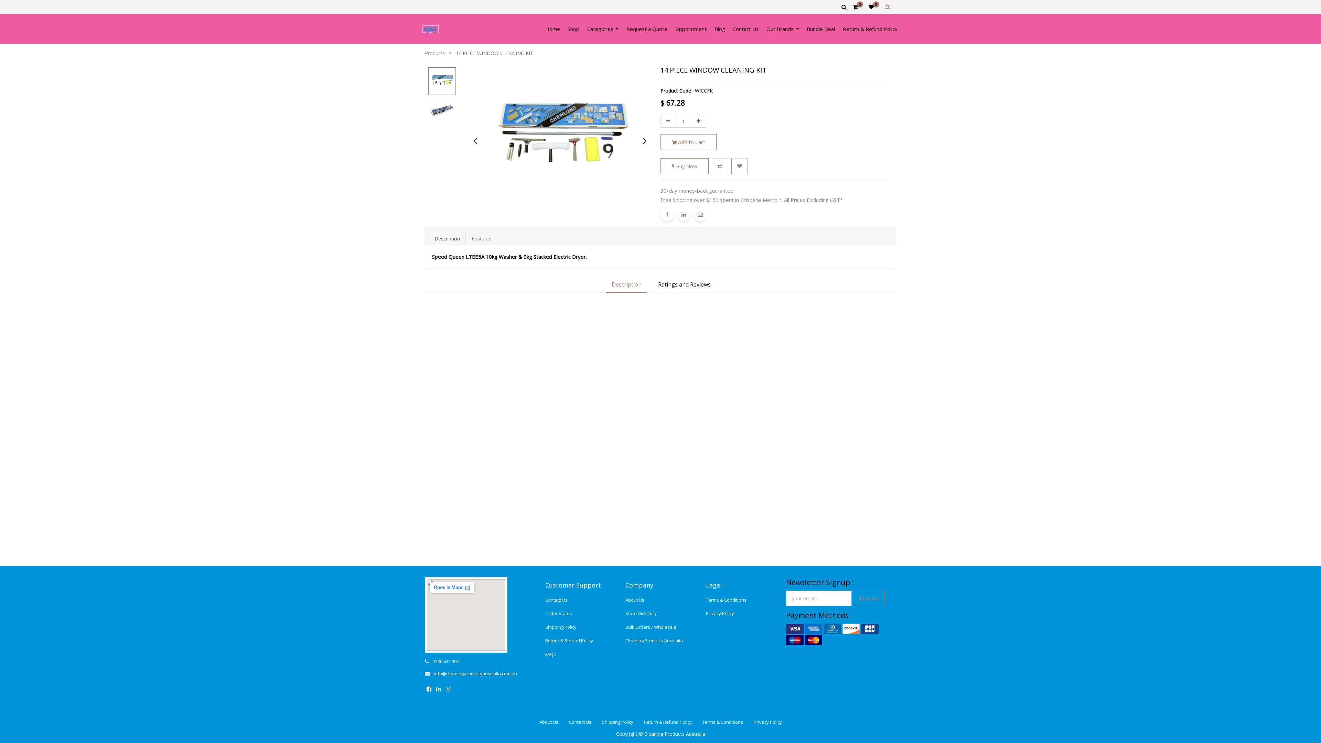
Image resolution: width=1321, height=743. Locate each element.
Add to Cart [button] (691, 142)
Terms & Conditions (726, 600)
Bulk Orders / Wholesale (650, 627)
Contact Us (556, 600)
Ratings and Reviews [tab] (684, 284)
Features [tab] (481, 238)
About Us (634, 600)
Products (435, 53)
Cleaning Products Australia (654, 640)
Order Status (558, 613)
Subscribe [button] (868, 598)
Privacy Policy (720, 613)
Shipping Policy (561, 627)
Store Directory (641, 613)
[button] (720, 166)
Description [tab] (447, 238)
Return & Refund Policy (569, 640)
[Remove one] (668, 121)
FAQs (550, 654)
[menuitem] (552, 29)
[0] (855, 7)
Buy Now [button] (686, 166)
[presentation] (475, 141)
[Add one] (698, 121)
